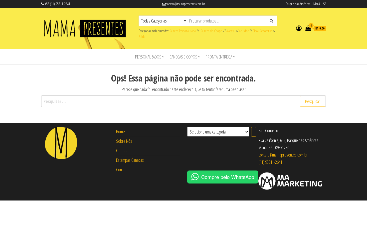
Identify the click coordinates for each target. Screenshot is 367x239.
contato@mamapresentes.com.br (283, 155)
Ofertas (121, 151)
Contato (122, 169)
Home (120, 131)
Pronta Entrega (218, 57)
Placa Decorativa (262, 30)
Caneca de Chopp (210, 30)
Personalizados (148, 57)
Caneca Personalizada (182, 30)
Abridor (244, 30)
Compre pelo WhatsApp (227, 176)
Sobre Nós (124, 141)
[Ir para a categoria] (253, 131)
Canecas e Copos (183, 57)
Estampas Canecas (130, 160)
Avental (230, 30)
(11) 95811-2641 (270, 162)
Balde (142, 36)
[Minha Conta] (299, 28)
